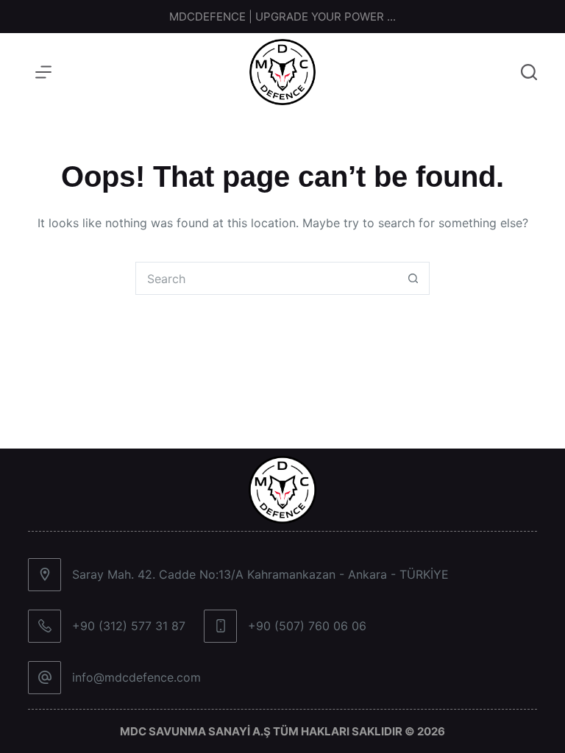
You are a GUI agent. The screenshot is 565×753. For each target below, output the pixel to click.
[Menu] (43, 72)
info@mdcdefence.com (136, 677)
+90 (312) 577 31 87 (128, 625)
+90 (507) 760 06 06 (307, 625)
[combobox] (266, 278)
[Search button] (413, 278)
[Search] (529, 72)
